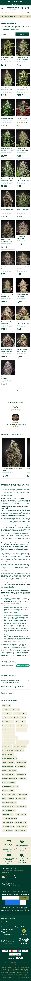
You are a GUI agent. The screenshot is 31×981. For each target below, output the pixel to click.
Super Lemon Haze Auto (12, 635)
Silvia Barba (10, 665)
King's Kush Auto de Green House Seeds (15, 424)
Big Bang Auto (10, 606)
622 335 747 (16, 4)
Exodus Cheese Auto (18, 615)
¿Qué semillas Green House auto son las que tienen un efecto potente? (15, 687)
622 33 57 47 (10, 884)
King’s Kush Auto (15, 623)
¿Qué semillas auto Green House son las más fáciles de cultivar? (15, 692)
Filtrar (22, 34)
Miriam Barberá (11, 661)
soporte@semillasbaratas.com (16, 878)
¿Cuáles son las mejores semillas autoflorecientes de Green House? (15, 681)
